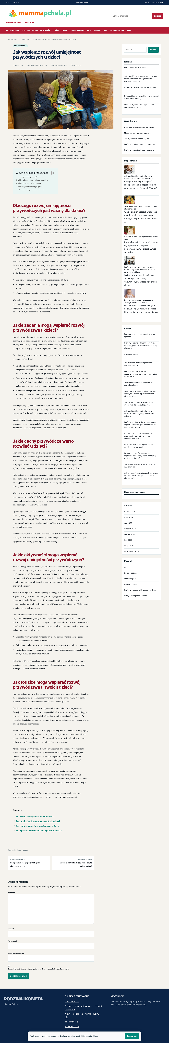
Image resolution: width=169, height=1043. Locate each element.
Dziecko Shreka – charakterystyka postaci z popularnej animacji (141, 97)
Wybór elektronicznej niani (134, 67)
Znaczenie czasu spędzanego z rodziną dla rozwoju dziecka (140, 207)
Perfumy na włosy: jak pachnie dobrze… (140, 144)
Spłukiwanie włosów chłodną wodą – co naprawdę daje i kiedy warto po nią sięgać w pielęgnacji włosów (141, 455)
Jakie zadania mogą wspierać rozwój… (33, 180)
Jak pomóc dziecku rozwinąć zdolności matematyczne (140, 465)
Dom (129, 30)
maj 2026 (128, 523)
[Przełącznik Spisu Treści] (52, 173)
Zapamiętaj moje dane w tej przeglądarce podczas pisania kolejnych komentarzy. (39, 969)
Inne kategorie (100, 30)
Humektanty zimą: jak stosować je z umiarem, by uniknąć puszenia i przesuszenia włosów (138, 435)
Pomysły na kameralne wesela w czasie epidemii (140, 335)
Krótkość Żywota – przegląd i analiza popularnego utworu (139, 106)
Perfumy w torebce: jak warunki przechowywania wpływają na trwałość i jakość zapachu (140, 373)
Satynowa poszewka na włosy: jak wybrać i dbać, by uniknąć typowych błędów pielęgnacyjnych (141, 393)
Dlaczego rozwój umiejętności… (30, 176)
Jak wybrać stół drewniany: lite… (137, 138)
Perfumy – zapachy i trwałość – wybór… (41, 30)
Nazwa (11, 929)
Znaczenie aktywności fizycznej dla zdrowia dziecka (138, 383)
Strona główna (13, 39)
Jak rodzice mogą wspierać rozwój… (32, 189)
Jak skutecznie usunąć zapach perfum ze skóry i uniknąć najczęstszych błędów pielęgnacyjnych (141, 475)
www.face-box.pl (131, 354)
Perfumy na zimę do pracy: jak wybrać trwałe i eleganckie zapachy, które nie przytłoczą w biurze (140, 269)
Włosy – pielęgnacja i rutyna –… (76, 30)
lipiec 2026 (128, 517)
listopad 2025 (130, 546)
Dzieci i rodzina (12, 30)
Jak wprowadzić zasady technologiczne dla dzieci (39, 830)
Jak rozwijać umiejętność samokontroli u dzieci (38, 821)
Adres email (13, 941)
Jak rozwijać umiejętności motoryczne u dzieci (37, 825)
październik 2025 (131, 551)
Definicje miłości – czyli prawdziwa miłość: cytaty (141, 238)
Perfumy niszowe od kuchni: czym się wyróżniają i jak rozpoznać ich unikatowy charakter (140, 345)
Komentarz (12, 892)
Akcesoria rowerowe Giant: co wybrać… (140, 127)
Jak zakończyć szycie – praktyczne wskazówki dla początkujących (138, 403)
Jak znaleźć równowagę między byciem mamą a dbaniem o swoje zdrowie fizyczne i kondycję (140, 78)
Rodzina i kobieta (23, 999)
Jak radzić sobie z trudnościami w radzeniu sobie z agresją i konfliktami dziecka (139, 413)
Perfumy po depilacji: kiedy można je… (140, 150)
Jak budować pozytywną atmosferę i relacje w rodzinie (139, 364)
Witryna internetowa (16, 953)
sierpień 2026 (129, 512)
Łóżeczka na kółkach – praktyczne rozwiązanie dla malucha (138, 445)
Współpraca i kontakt (154, 2)
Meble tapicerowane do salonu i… (137, 133)
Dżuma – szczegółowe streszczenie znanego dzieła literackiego (138, 301)
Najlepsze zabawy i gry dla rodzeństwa (140, 87)
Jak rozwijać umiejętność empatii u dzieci (35, 816)
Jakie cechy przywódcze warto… (30, 183)
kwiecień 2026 (130, 529)
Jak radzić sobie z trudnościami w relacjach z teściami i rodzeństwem (138, 177)
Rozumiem (132, 1036)
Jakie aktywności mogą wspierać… (31, 186)
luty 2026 (128, 540)
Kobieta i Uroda (117, 30)
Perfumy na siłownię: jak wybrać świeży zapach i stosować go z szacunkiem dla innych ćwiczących (140, 424)
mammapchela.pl (61, 65)
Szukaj (157, 16)
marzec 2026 (129, 534)
